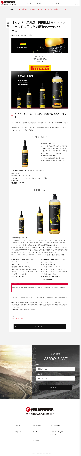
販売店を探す (56, 3)
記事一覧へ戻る (39, 327)
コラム (35, 432)
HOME (12, 9)
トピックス (19, 425)
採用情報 (36, 440)
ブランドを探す (55, 425)
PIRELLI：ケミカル (17, 319)
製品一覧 (18, 432)
